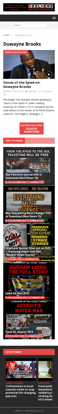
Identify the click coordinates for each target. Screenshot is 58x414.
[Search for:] (29, 25)
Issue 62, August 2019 (19, 332)
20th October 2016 (14, 91)
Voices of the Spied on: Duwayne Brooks (21, 84)
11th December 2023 (17, 182)
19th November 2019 (17, 298)
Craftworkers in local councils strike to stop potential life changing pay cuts (21, 391)
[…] (41, 113)
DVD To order (14, 140)
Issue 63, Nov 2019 (17, 293)
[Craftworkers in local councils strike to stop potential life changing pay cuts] (21, 369)
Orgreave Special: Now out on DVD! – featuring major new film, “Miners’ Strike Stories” (28, 251)
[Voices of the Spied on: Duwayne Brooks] (29, 64)
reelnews (32, 91)
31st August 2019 (16, 336)
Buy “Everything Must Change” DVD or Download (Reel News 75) (28, 214)
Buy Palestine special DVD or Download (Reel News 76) (24, 176)
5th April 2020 (14, 259)
